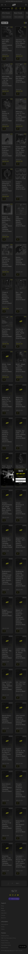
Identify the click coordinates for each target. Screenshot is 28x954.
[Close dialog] (26, 469)
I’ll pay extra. (21, 483)
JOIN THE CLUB (20, 481)
